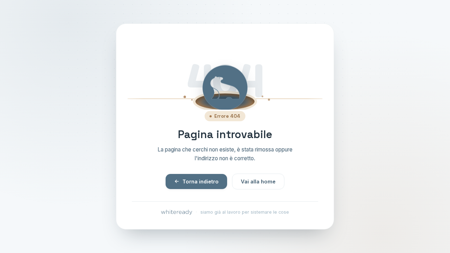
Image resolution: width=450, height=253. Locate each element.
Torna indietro (200, 181)
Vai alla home (258, 181)
